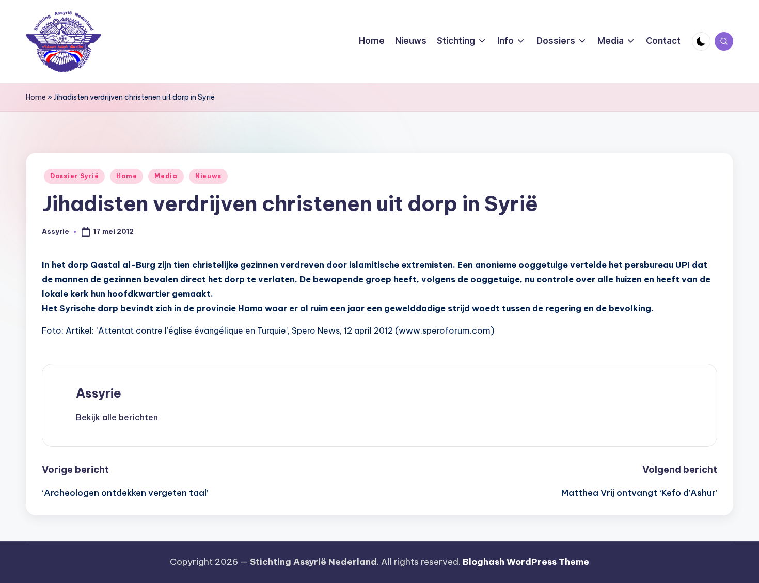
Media (166, 176)
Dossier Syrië (74, 176)
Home (36, 97)
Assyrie (98, 393)
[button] (117, 417)
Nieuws (208, 176)
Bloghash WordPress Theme (526, 562)
